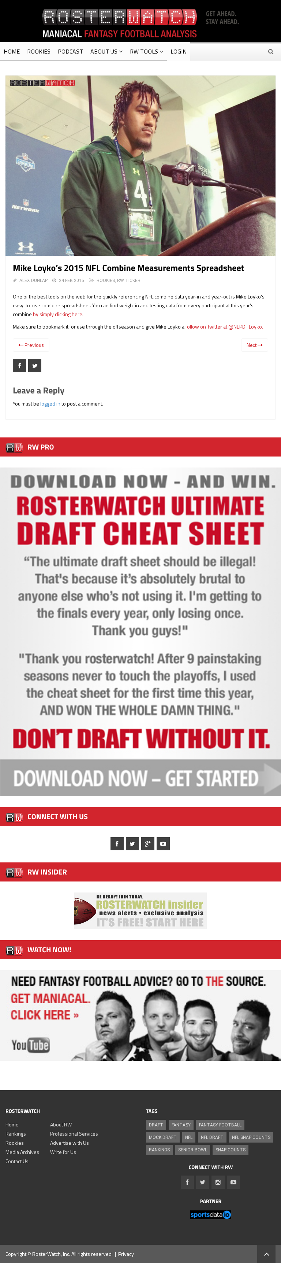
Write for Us (63, 1152)
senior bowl (192, 1149)
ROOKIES (38, 51)
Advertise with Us (69, 1143)
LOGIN (179, 51)
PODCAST (70, 51)
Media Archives (22, 1152)
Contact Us (17, 1161)
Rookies (14, 1143)
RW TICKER (128, 280)
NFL (188, 1137)
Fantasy (181, 1125)
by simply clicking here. (58, 314)
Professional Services (74, 1133)
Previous (33, 345)
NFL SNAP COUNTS (251, 1137)
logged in (50, 403)
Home (12, 1124)
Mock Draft (163, 1137)
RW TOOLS (144, 51)
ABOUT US (103, 51)
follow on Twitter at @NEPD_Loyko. (224, 326)
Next (252, 345)
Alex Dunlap (33, 280)
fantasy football (220, 1125)
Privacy (126, 1254)
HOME (12, 51)
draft (156, 1125)
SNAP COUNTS (231, 1149)
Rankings (15, 1133)
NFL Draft (212, 1137)
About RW (61, 1124)
